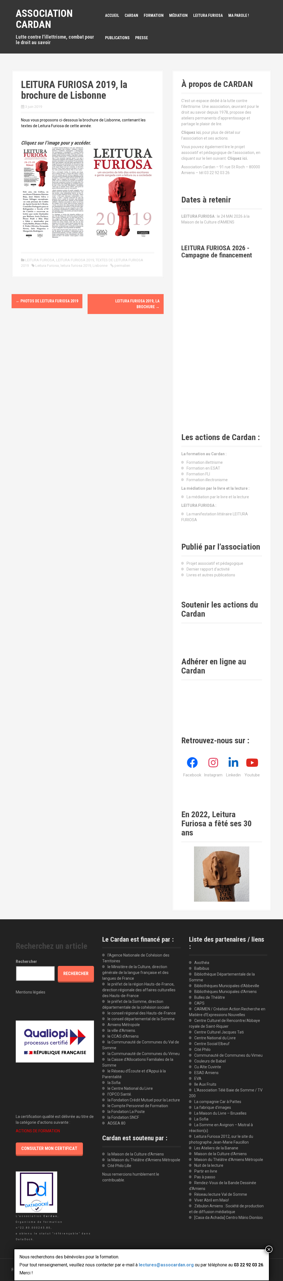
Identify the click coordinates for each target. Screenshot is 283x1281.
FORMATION (154, 15)
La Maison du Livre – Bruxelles (220, 1113)
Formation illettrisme (205, 462)
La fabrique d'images (212, 1107)
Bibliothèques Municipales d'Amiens (225, 991)
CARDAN (131, 15)
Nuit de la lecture (208, 1165)
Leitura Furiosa (47, 265)
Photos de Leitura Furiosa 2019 (47, 301)
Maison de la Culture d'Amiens (220, 1154)
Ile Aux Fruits (205, 1084)
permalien (122, 265)
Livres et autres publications (211, 575)
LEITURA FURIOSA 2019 (75, 260)
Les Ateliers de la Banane (216, 1148)
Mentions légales (30, 992)
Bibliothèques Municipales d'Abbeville (226, 986)
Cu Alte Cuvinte (207, 1067)
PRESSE (141, 38)
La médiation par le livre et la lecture (218, 497)
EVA (197, 1078)
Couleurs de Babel (210, 1061)
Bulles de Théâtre (209, 997)
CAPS (199, 1003)
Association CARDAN (44, 19)
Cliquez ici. (237, 158)
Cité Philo (202, 1049)
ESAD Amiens (206, 1072)
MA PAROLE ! (238, 15)
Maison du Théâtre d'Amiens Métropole (228, 1159)
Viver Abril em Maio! (211, 1200)
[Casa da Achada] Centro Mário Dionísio (228, 1217)
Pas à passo (204, 1177)
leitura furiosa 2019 (76, 265)
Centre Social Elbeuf (212, 1044)
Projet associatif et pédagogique (215, 563)
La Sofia (201, 1119)
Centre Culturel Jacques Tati (219, 1032)
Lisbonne (100, 265)
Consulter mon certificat (49, 1148)
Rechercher (26, 961)
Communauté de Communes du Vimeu (228, 1055)
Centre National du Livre (215, 1038)
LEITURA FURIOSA (208, 15)
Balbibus (201, 968)
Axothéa (201, 962)
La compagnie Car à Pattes (217, 1101)
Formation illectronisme (207, 480)
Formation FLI (198, 474)
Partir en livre (205, 1171)
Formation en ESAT (203, 468)
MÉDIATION (178, 15)
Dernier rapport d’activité (208, 569)
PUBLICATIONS (117, 38)
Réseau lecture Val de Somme (220, 1194)
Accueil (112, 15)
